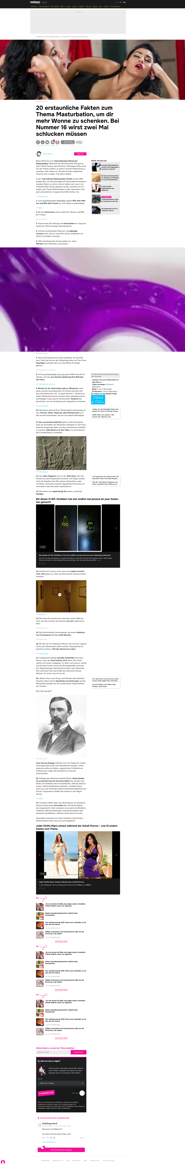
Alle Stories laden (61, 941)
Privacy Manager (109, 1161)
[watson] (35, 2)
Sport (62, 6)
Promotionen (115, 6)
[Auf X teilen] (42, 563)
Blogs (95, 6)
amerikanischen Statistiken (54, 201)
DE (116, 2)
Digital (81, 6)
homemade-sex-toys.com (47, 384)
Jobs (67, 1161)
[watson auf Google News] (79, 142)
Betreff (40, 1079)
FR (121, 2)
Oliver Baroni (48, 154)
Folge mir (80, 154)
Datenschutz (94, 1161)
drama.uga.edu (43, 406)
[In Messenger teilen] (43, 142)
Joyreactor (42, 614)
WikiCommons (43, 196)
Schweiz (34, 6)
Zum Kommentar (48, 1142)
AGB (85, 1161)
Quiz (100, 6)
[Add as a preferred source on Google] (68, 142)
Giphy (40, 208)
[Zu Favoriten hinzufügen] (57, 142)
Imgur (99, 560)
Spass (74, 6)
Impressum (76, 1161)
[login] (3, 1162)
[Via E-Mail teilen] (47, 142)
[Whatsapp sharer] (44, 563)
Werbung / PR (58, 1161)
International (44, 6)
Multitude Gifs (43, 653)
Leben (68, 6)
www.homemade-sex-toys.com (55, 374)
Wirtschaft (54, 6)
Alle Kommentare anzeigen (61, 1150)
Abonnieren (78, 1052)
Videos (106, 6)
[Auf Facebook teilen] (38, 142)
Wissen (88, 6)
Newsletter (45, 1161)
